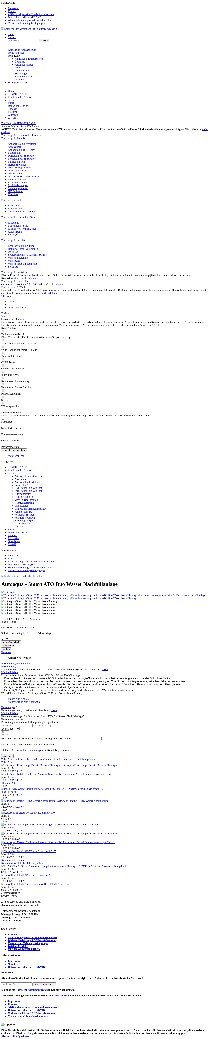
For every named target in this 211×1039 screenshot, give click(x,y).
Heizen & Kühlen (17, 164)
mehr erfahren (29, 278)
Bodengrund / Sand (18, 225)
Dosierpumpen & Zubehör (21, 155)
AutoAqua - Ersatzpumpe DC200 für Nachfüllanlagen (89, 765)
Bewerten (6, 652)
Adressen (19, 67)
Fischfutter (13, 205)
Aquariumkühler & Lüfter (21, 149)
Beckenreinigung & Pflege (22, 245)
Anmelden (20, 58)
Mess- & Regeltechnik (19, 167)
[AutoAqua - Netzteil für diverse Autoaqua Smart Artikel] (32, 774)
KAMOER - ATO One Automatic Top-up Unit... (102, 866)
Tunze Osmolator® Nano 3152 (53, 884)
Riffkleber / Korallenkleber (22, 228)
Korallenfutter (15, 208)
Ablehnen (7, 1036)
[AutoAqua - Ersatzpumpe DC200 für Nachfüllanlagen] (31, 765)
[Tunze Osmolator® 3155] (15, 851)
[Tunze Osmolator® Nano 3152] (19, 884)
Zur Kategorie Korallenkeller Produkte (21, 135)
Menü (11, 34)
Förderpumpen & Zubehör (21, 158)
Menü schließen (16, 52)
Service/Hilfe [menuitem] (27, 13)
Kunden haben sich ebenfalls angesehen (74, 759)
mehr (105, 669)
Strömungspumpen (18, 188)
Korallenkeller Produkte (20, 470)
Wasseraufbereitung (18, 257)
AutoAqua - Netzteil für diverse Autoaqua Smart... (89, 774)
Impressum (13, 8)
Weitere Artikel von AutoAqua (24, 701)
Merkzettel (20, 79)
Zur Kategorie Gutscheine (14, 281)
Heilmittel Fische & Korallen (23, 248)
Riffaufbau (13, 222)
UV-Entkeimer (15, 191)
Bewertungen (24, 663)
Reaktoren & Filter (17, 182)
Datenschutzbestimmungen (29, 750)
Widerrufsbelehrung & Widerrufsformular (29, 20)
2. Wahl (12, 544)
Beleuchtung (14, 152)
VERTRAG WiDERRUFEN (24, 949)
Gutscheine (14, 541)
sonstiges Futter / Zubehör (21, 211)
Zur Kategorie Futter (12, 200)
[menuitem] (109, 8)
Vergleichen (8, 645)
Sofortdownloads (23, 76)
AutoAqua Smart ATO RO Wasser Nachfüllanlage (83, 800)
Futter (11, 529)
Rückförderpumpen (18, 185)
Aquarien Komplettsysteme (22, 143)
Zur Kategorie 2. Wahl (13, 287)
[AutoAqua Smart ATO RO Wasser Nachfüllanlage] (29, 800)
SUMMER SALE (17, 467)
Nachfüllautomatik (17, 170)
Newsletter (14, 964)
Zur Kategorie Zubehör (13, 240)
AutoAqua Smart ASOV (43, 812)
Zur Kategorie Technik (13, 138)
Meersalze (13, 251)
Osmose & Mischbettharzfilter (23, 176)
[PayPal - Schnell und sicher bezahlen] (21, 576)
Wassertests (14, 260)
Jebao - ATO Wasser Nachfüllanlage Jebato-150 (79, 789)
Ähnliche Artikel (21, 759)
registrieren (37, 58)
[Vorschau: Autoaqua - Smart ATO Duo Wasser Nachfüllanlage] (35, 595)
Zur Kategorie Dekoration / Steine (19, 217)
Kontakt (12, 11)
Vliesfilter (13, 194)
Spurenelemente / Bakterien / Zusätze (27, 254)
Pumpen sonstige (17, 179)
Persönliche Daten (24, 64)
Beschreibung (8, 663)
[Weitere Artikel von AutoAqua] (8, 592)
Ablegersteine (15, 231)
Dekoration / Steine (18, 532)
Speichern (7, 756)
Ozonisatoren (15, 173)
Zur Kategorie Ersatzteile (14, 272)
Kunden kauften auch (42, 759)
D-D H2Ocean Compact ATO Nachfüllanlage (76, 824)
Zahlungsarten (22, 70)
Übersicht (20, 61)
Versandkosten (62, 995)
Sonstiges (13, 234)
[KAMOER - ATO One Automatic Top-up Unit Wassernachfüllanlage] (39, 866)
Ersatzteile (13, 538)
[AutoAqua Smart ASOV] (15, 812)
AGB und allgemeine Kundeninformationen (31, 14)
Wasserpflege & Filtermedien (23, 263)
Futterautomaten (16, 161)
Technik (12, 473)
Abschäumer (14, 146)
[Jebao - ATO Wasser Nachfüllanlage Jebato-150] (27, 789)
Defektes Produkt (18, 946)
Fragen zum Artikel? (18, 698)
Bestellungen (21, 73)
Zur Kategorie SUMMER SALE (18, 123)
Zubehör (12, 535)
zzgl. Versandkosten (24, 627)
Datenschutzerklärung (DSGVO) (25, 17)
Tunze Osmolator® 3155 (43, 851)
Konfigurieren (21, 1036)
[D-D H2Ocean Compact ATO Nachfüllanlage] (26, 824)
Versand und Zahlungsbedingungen (26, 23)
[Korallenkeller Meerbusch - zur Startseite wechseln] (29, 28)
